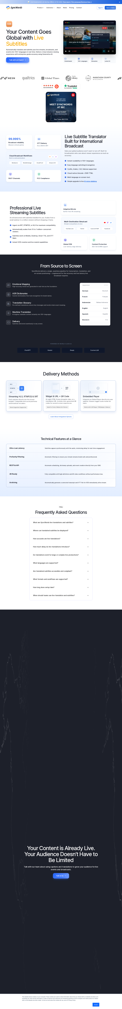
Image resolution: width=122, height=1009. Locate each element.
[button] (40, 7)
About (59, 8)
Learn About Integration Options (60, 416)
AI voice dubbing (90, 181)
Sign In (100, 8)
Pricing (71, 8)
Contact (79, 8)
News (65, 8)
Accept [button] (96, 1004)
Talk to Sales (110, 8)
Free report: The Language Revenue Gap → (77, 2)
